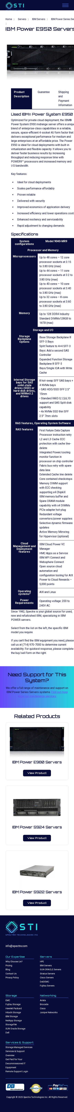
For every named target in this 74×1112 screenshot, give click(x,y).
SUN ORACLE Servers (50, 969)
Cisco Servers (47, 977)
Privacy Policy (12, 977)
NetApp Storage (14, 1020)
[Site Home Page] (18, 6)
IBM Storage (12, 1016)
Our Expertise (15, 956)
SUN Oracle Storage (15, 1028)
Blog (8, 969)
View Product (37, 773)
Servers (22, 19)
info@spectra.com (16, 946)
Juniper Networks (48, 1012)
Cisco (43, 1008)
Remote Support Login (17, 1071)
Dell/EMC (44, 981)
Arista (43, 1000)
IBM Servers (38, 19)
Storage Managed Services (19, 1047)
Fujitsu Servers (47, 985)
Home (9, 19)
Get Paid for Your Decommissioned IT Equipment (15, 1063)
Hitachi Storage (13, 1012)
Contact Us (11, 973)
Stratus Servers (47, 973)
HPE (42, 961)
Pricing (9, 965)
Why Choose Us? (14, 961)
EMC (8, 1000)
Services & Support (19, 1042)
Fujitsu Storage (13, 1004)
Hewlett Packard (14, 1008)
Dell (7, 1032)
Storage (11, 995)
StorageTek (11, 1024)
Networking (48, 995)
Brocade (44, 1004)
